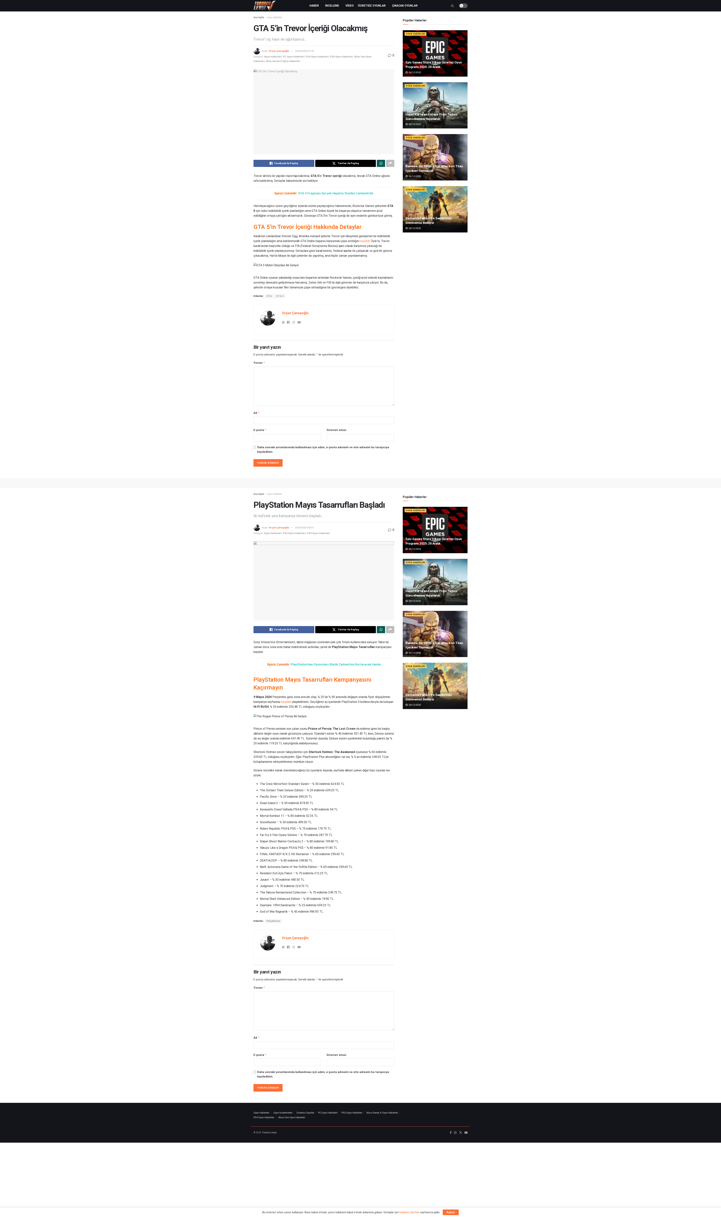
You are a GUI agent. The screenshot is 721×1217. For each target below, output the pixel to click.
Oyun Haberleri (274, 17)
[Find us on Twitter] (460, 1132)
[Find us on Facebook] (451, 1132)
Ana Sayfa (258, 17)
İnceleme (332, 5)
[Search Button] (452, 5)
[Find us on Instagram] (455, 1132)
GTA (269, 296)
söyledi (365, 241)
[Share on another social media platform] (390, 163)
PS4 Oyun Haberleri (317, 56)
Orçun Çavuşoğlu (279, 51)
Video (349, 5)
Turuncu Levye (269, 1132)
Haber (314, 5)
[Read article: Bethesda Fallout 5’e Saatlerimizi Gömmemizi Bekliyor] (435, 209)
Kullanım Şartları (409, 1212)
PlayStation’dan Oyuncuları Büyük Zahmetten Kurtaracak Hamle (336, 664)
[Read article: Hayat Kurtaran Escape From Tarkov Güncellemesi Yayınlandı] (435, 105)
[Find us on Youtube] (466, 1132)
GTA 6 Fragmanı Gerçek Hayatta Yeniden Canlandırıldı (335, 193)
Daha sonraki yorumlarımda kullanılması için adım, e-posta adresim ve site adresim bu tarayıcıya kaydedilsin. (323, 449)
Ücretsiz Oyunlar (372, 5)
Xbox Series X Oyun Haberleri (283, 61)
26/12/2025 (414, 72)
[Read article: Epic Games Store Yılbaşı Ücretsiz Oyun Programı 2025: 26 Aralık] (435, 53)
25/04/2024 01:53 (304, 51)
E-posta (260, 430)
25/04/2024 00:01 (304, 527)
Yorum (259, 362)
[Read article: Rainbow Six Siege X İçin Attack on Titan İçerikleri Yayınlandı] (435, 157)
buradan (286, 702)
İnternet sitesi (336, 430)
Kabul (450, 1212)
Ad (256, 413)
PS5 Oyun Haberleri (341, 56)
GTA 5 (280, 296)
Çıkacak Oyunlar (405, 5)
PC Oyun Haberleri (294, 56)
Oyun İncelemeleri (282, 1112)
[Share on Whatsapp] (381, 163)
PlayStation (273, 921)
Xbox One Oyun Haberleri (291, 1117)
